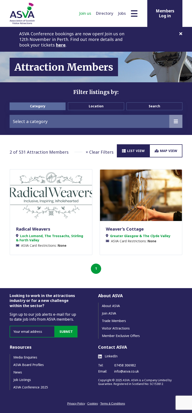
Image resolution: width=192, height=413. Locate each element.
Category (37, 106)
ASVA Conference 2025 (30, 387)
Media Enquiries (25, 357)
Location (96, 106)
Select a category (30, 121)
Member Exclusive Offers (121, 335)
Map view (168, 151)
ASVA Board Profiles (28, 364)
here (61, 45)
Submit (66, 331)
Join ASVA (109, 313)
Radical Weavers (33, 229)
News (17, 372)
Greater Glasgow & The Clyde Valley (140, 236)
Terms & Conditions (112, 403)
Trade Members (114, 321)
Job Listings (22, 379)
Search (154, 106)
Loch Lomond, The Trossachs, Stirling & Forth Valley (49, 238)
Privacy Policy (76, 403)
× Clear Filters (100, 152)
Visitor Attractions (116, 328)
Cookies (92, 403)
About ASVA (111, 306)
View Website (48, 195)
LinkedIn (111, 356)
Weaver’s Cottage (125, 229)
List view (136, 151)
